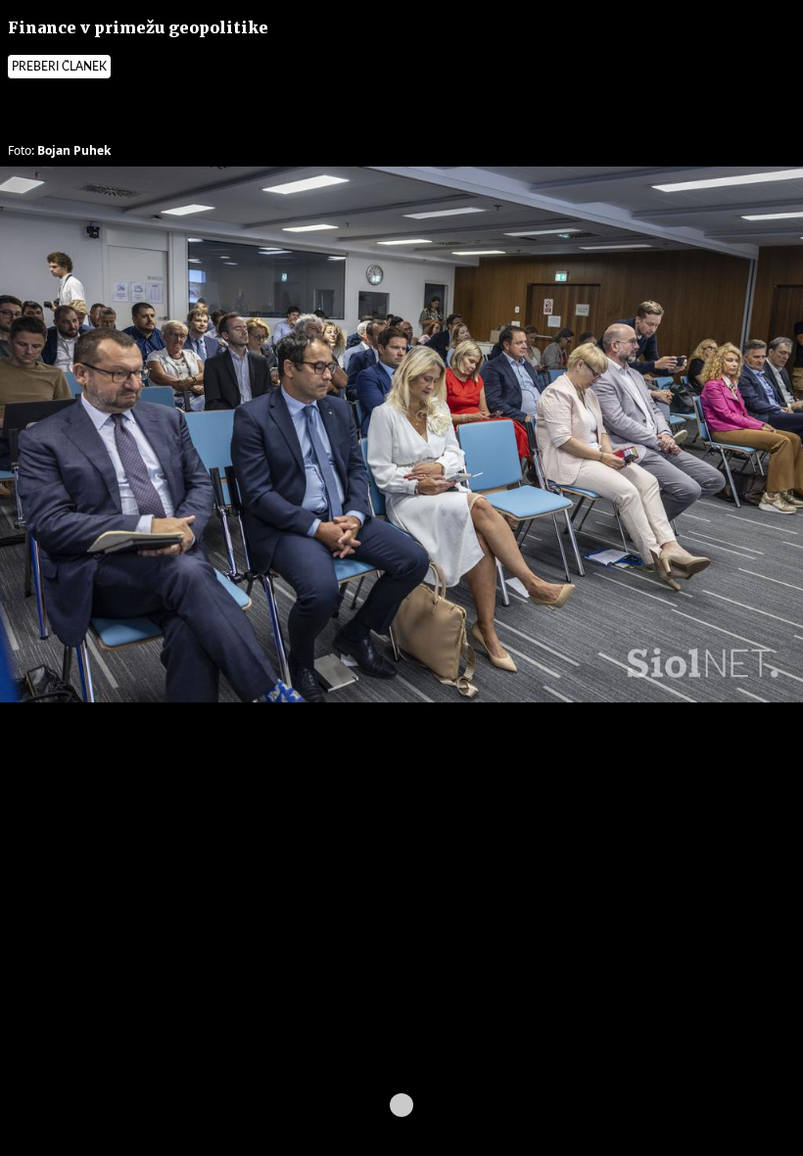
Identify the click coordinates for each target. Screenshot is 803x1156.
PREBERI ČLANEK (59, 66)
